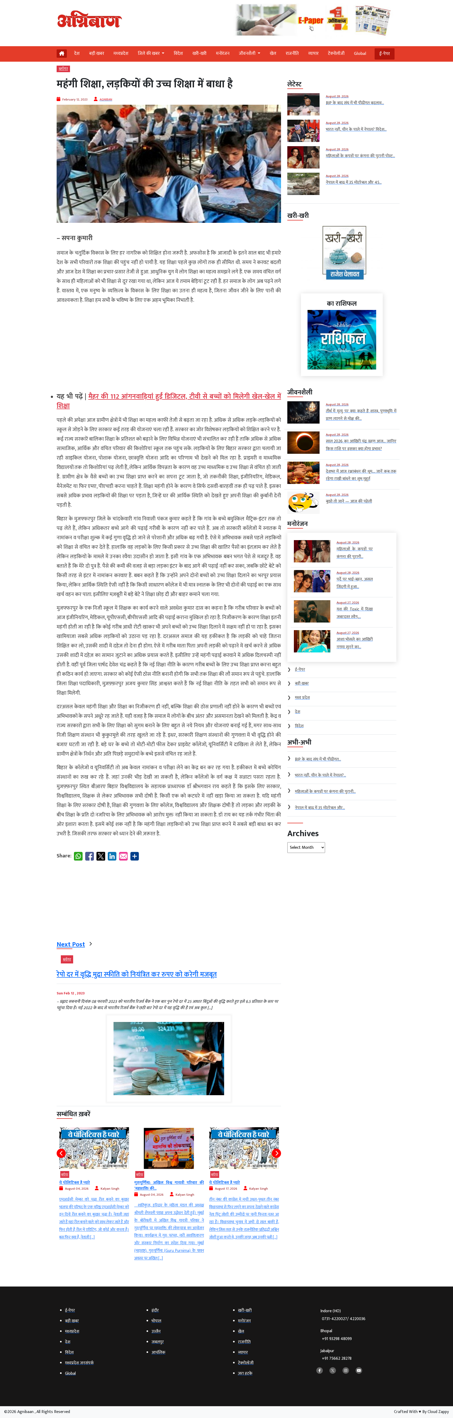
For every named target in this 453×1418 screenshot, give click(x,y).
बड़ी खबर (96, 53)
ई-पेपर (384, 53)
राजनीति (292, 53)
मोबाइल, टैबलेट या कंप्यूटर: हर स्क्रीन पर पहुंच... (244, 1185)
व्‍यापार (313, 53)
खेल (273, 53)
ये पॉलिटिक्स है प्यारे (149, 1182)
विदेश (178, 53)
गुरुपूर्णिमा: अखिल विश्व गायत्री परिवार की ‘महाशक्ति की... (94, 1185)
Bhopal (336, 1334)
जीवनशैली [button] (247, 53)
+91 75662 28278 (337, 1358)
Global (360, 53)
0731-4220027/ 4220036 (343, 1318)
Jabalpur (336, 1354)
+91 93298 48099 (337, 1338)
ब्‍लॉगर (63, 69)
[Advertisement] (169, 346)
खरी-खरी (199, 53)
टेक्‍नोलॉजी (336, 53)
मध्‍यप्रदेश (121, 53)
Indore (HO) (342, 1315)
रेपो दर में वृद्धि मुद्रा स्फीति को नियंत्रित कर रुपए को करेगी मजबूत (137, 974)
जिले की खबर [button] (149, 53)
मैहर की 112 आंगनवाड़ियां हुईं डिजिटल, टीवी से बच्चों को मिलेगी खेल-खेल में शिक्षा (169, 401)
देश (77, 53)
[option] (94, 1195)
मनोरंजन (222, 53)
